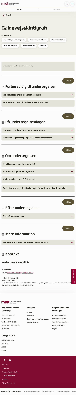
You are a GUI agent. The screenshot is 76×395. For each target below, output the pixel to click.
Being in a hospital (58, 325)
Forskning (4, 343)
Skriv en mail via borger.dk (10, 325)
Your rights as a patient (60, 322)
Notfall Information (59, 318)
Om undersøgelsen (58, 40)
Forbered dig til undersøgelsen (13, 40)
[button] (67, 4)
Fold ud (68, 81)
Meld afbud (5, 329)
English (54, 329)
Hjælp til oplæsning (8, 383)
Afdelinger (30, 316)
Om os (3, 347)
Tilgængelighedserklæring (10, 372)
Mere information (29, 46)
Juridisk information (8, 376)
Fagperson (56, 9)
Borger (19, 9)
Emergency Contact (59, 315)
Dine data (5, 365)
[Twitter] (10, 360)
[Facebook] (4, 360)
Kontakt (43, 46)
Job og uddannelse (7, 340)
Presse (3, 350)
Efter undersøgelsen (10, 46)
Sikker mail (5, 368)
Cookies (4, 379)
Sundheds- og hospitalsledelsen (38, 319)
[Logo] (10, 4)
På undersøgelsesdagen (38, 40)
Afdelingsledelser (33, 322)
